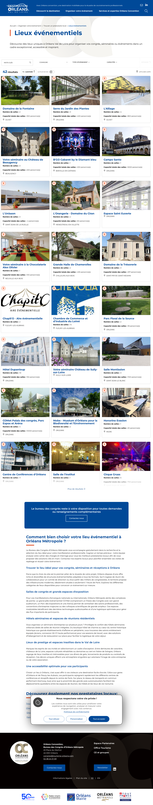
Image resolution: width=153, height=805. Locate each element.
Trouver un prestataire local (55, 26)
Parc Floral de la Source (119, 318)
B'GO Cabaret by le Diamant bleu (74, 159)
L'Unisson (9, 213)
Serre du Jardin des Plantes (71, 108)
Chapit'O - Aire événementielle (23, 318)
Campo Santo (112, 159)
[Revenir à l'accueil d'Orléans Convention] (17, 8)
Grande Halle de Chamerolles (72, 264)
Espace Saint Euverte (117, 213)
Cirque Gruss (112, 474)
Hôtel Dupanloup (14, 369)
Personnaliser (76, 719)
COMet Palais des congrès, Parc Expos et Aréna (23, 422)
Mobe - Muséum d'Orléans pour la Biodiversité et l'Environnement (75, 422)
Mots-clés (8, 62)
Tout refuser (54, 719)
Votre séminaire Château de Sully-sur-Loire (75, 371)
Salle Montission (114, 369)
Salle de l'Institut (64, 474)
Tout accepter (99, 719)
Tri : (27, 72)
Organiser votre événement (29, 26)
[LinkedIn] (146, 5)
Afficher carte (145, 72)
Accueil (13, 26)
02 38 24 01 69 (50, 759)
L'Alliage (109, 108)
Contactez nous (76, 518)
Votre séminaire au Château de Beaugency (23, 161)
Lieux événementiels (77, 26)
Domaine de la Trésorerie (120, 264)
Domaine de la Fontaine (18, 108)
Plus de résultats (76, 489)
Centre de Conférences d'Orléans (24, 474)
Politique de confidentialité (76, 712)
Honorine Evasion (115, 420)
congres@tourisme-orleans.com (58, 756)
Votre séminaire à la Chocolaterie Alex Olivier (24, 266)
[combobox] (53, 63)
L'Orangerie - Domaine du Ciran (73, 213)
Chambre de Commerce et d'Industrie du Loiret (70, 320)
